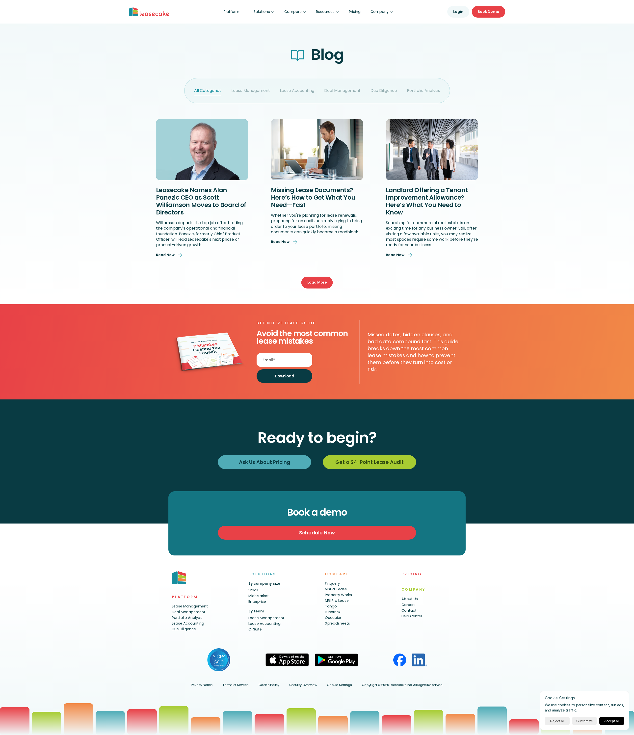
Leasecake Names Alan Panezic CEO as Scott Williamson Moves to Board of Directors (202, 201)
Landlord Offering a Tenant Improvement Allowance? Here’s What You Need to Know (427, 201)
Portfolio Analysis (423, 90)
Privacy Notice (202, 685)
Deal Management (342, 90)
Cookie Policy (269, 685)
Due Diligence (383, 90)
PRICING (411, 574)
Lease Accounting (297, 90)
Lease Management (250, 90)
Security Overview (303, 685)
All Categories (207, 90)
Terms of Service (236, 685)
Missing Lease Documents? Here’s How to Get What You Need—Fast (314, 197)
